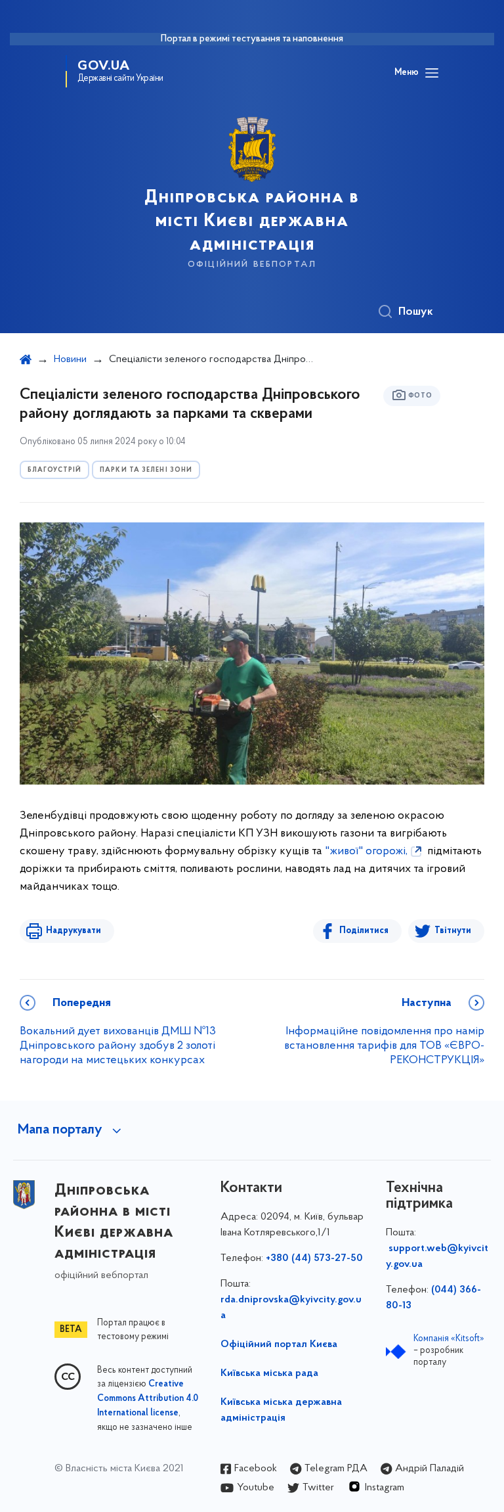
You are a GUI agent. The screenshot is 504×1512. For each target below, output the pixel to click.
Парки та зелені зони (146, 470)
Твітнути (452, 931)
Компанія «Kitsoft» (448, 1339)
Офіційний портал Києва (278, 1344)
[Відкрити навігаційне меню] (431, 73)
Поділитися (363, 931)
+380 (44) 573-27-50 (314, 1258)
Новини (70, 359)
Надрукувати (73, 931)
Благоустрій (54, 470)
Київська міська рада (269, 1373)
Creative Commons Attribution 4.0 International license (147, 1399)
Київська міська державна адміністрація (281, 1410)
